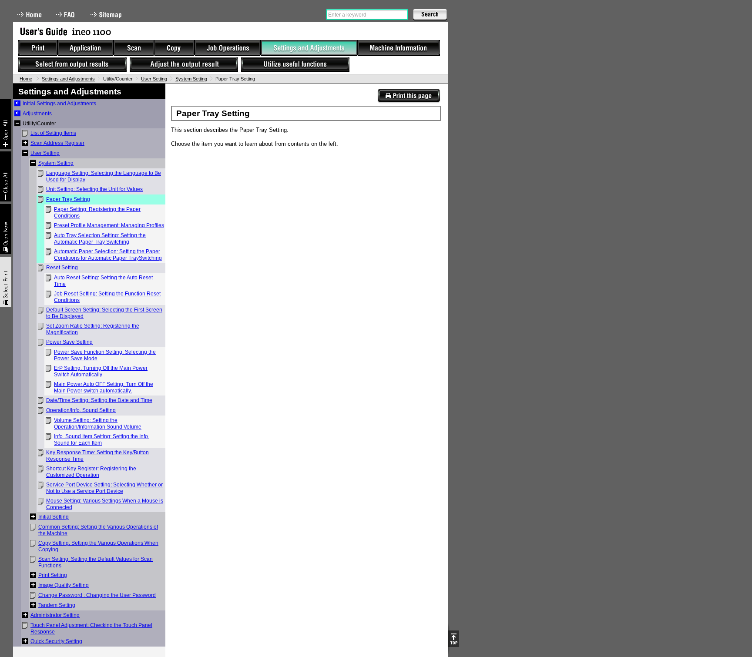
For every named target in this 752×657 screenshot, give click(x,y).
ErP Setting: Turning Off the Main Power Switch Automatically (101, 371)
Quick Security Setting (56, 641)
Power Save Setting (69, 342)
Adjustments (37, 113)
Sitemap (107, 14)
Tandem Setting (56, 605)
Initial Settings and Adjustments (59, 103)
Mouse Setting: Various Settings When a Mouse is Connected (104, 504)
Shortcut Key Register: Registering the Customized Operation (91, 472)
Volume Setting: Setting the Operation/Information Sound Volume (97, 423)
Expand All (5, 124)
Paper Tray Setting (68, 199)
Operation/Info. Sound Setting (81, 410)
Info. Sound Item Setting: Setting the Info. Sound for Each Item (101, 440)
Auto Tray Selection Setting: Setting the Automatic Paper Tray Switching (100, 239)
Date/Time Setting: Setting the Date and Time (99, 400)
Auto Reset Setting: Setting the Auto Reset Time (103, 281)
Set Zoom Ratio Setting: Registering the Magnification (92, 329)
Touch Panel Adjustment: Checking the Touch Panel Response (91, 628)
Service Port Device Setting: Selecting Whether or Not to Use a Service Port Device (104, 488)
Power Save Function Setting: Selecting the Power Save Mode (105, 355)
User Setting (154, 78)
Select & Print (5, 282)
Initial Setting (53, 517)
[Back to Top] (453, 638)
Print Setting (52, 575)
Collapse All (5, 176)
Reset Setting (62, 267)
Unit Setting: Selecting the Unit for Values (94, 189)
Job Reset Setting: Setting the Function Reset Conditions (107, 297)
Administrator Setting (55, 615)
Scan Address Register (57, 143)
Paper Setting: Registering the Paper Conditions (97, 212)
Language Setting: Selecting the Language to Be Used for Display (103, 176)
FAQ (66, 14)
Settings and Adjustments (68, 78)
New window (5, 229)
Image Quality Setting (63, 585)
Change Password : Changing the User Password (97, 595)
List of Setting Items (53, 133)
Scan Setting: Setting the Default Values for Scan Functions (95, 562)
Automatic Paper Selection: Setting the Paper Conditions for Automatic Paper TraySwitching (108, 255)
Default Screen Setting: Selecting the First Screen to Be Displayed (104, 313)
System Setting (191, 78)
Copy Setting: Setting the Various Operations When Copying (98, 546)
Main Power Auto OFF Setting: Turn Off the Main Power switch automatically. (103, 387)
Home (29, 14)
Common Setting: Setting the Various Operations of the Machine (98, 530)
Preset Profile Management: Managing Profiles (109, 225)
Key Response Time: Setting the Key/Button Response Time (97, 456)
